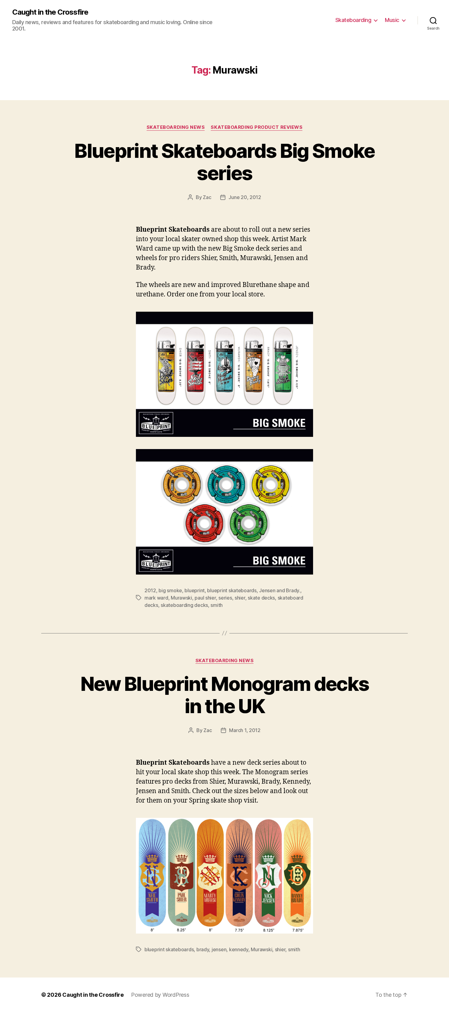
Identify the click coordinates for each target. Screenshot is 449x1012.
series (225, 598)
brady (202, 949)
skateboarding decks (184, 605)
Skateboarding (353, 20)
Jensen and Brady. (279, 590)
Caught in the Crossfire (50, 12)
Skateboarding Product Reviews (256, 127)
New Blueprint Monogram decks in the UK (224, 695)
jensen (219, 949)
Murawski (181, 598)
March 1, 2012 (245, 730)
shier (240, 598)
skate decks (261, 598)
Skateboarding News (176, 127)
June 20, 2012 (244, 197)
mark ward (156, 598)
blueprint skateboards (231, 590)
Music (392, 20)
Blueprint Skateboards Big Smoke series (224, 162)
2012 (150, 590)
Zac (207, 197)
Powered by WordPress (160, 995)
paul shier (205, 598)
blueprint (194, 590)
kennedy (238, 949)
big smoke (170, 590)
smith (216, 605)
